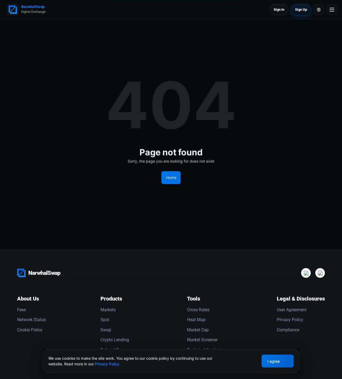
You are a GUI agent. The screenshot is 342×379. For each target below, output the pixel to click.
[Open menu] (332, 9)
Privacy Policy (290, 319)
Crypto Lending (114, 339)
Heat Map (196, 319)
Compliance (288, 330)
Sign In (279, 9)
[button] (319, 9)
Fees (21, 309)
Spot (104, 319)
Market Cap (198, 330)
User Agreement (291, 309)
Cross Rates (198, 309)
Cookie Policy (29, 330)
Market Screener (202, 339)
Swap (105, 330)
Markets (108, 309)
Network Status (31, 319)
